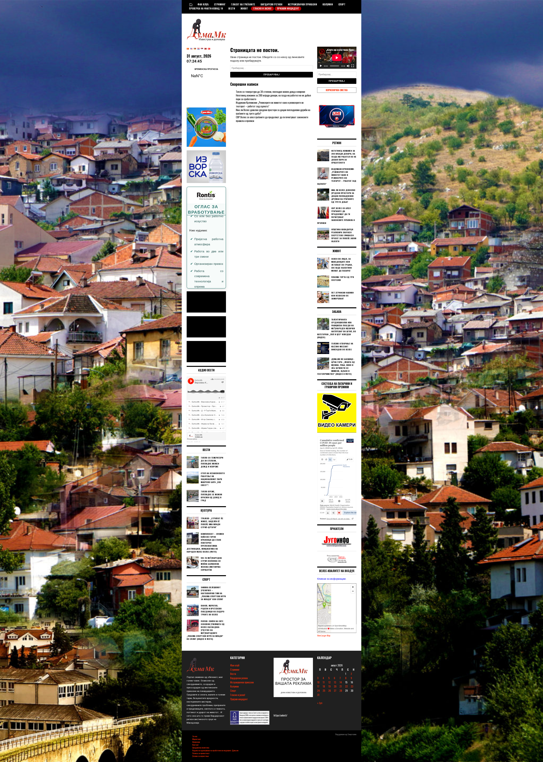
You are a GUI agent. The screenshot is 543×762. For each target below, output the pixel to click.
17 (318, 686)
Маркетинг (196, 739)
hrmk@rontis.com (202, 264)
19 (329, 686)
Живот (244, 8)
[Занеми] (348, 65)
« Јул (319, 703)
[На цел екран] (352, 65)
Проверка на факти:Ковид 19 (206, 8)
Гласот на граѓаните (243, 4)
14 (341, 682)
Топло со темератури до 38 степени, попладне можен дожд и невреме (270, 91)
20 (335, 686)
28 (341, 690)
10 (318, 682)
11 (324, 682)
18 (324, 686)
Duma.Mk (190, 442)
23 (352, 686)
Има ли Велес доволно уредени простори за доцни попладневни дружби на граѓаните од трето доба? (273, 111)
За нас (194, 736)
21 (341, 686)
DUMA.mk (197, 442)
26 (329, 690)
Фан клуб (203, 4)
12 (329, 682)
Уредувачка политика (200, 747)
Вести (231, 8)
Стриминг (220, 4)
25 (324, 690)
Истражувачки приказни (302, 4)
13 (335, 682)
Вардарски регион (271, 4)
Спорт (341, 4)
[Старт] (320, 65)
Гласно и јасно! (262, 8)
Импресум (196, 741)
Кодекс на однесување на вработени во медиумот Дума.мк (215, 750)
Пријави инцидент (288, 8)
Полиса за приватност (201, 753)
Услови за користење (200, 756)
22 (346, 686)
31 (318, 695)
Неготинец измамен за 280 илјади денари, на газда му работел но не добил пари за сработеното (273, 97)
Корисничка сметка (337, 90)
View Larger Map (323, 635)
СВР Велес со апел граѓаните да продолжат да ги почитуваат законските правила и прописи (272, 119)
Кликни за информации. (331, 578)
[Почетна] (191, 4)
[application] (336, 58)
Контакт (195, 744)
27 (335, 690)
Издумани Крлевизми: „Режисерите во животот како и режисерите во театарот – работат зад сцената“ (270, 104)
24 (318, 690)
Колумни (328, 4)
